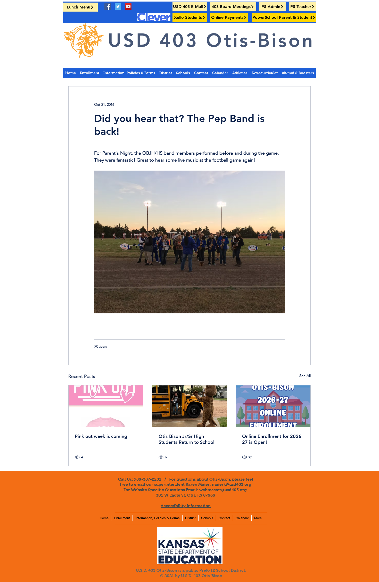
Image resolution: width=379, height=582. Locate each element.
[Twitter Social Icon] (118, 6)
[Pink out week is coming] (106, 406)
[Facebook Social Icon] (107, 6)
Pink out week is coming (101, 436)
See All (305, 375)
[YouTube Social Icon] (128, 6)
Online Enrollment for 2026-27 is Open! (272, 439)
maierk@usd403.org (231, 484)
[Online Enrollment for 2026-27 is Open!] (273, 406)
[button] (298, 73)
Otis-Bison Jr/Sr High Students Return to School (187, 439)
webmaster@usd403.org (223, 490)
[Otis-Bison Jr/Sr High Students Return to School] (189, 406)
